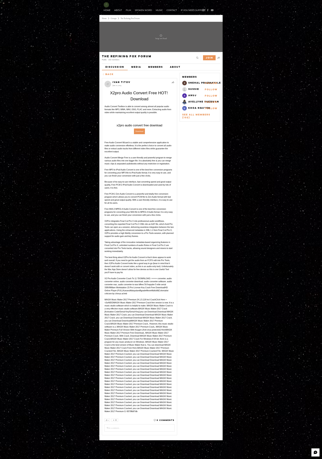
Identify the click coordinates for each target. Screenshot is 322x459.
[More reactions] (114, 420)
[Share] (172, 82)
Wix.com (218, 443)
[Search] (197, 57)
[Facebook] (207, 10)
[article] (139, 256)
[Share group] (218, 57)
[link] (114, 66)
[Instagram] (203, 10)
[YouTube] (212, 10)
